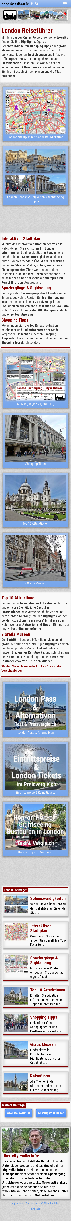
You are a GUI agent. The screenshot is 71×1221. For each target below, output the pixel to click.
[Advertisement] (35, 219)
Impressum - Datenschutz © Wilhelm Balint (36, 1203)
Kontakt (35, 1209)
